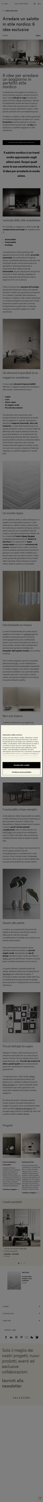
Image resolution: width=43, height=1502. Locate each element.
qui (17, 755)
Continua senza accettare (21, 772)
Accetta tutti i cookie (21, 765)
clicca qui (18, 759)
